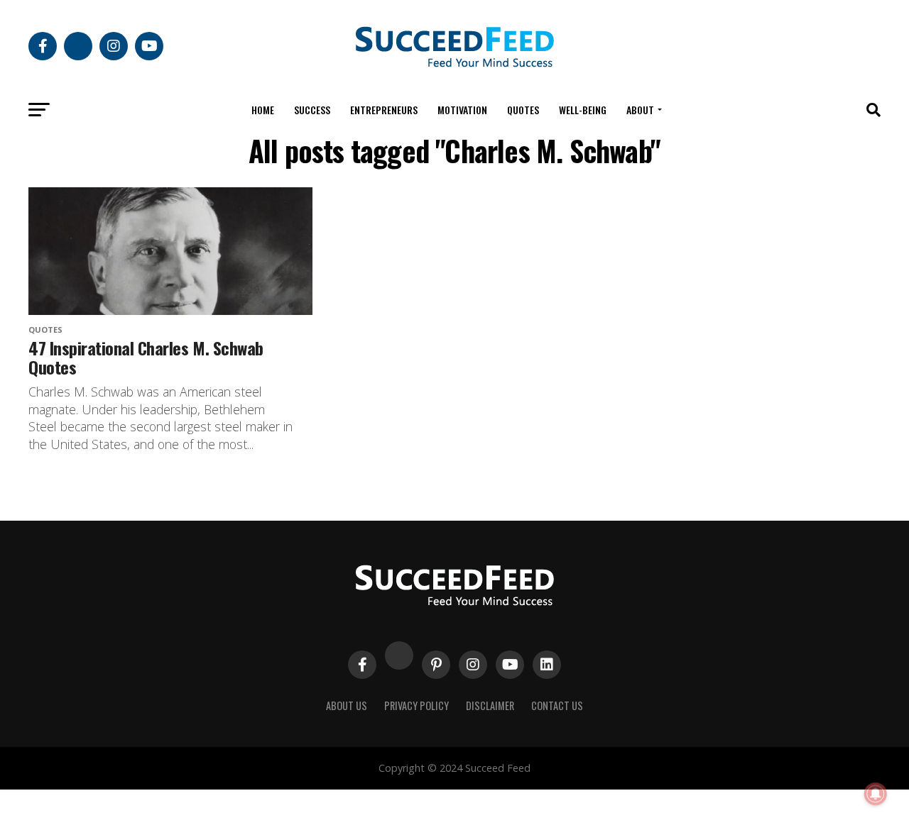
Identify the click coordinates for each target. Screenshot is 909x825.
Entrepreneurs (384, 109)
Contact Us (557, 705)
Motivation (462, 109)
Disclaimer (490, 705)
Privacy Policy (416, 705)
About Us (346, 705)
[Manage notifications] (875, 793)
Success (312, 109)
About (640, 109)
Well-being (582, 109)
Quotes (523, 109)
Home (262, 109)
